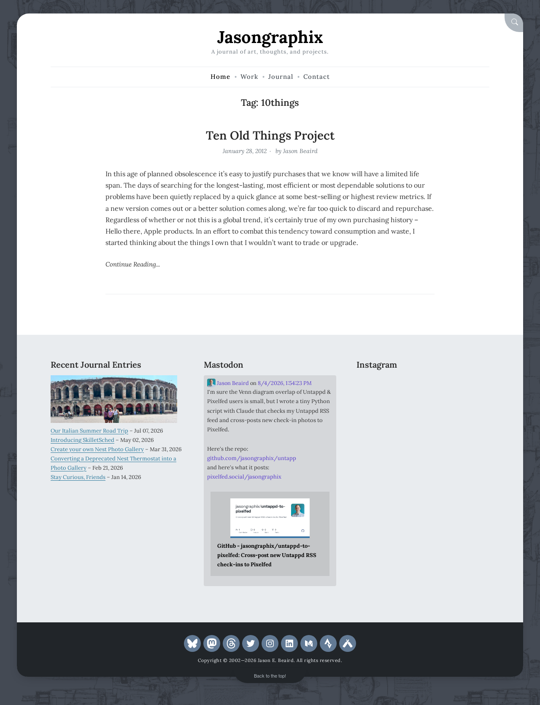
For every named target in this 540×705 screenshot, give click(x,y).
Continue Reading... (132, 264)
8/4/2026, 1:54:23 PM (285, 383)
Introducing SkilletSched (82, 440)
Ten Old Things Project (270, 135)
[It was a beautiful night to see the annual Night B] (468, 414)
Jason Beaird (300, 151)
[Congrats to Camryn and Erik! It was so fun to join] (468, 386)
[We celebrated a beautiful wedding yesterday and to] (423, 386)
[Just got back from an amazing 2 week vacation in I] (423, 414)
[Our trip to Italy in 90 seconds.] (377, 414)
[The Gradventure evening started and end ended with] (468, 441)
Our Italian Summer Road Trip (89, 430)
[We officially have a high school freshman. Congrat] (423, 441)
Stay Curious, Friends (78, 477)
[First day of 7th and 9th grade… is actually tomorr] (377, 386)
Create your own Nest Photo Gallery (97, 449)
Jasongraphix (270, 37)
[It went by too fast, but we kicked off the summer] (377, 441)
